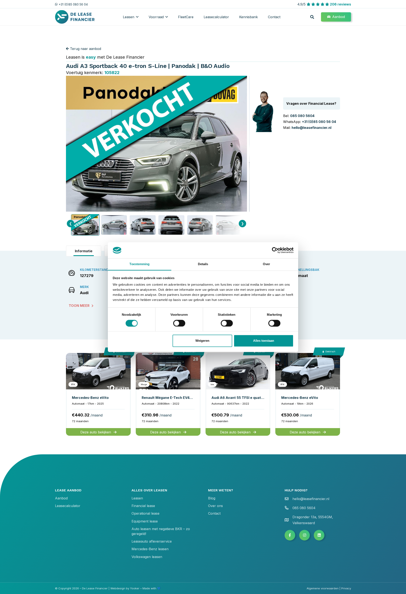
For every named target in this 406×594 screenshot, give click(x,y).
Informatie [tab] (83, 251)
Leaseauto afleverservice (152, 541)
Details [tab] (203, 264)
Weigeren (202, 341)
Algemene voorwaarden (323, 588)
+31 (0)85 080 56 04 (319, 122)
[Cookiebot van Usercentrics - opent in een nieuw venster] (275, 250)
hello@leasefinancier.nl (311, 127)
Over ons (215, 506)
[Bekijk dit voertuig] (98, 394)
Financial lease (143, 506)
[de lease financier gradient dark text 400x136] (75, 17)
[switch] (179, 323)
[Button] (290, 535)
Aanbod (61, 498)
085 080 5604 (302, 116)
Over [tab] (266, 264)
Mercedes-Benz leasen (150, 549)
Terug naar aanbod (85, 49)
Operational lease (145, 513)
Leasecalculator (67, 506)
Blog (211, 498)
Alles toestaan (263, 341)
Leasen (137, 498)
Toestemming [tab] (139, 264)
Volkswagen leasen (147, 557)
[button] (137, 17)
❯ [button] (242, 223)
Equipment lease (145, 521)
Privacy (346, 588)
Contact (214, 513)
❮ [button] (70, 223)
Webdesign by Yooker (124, 588)
